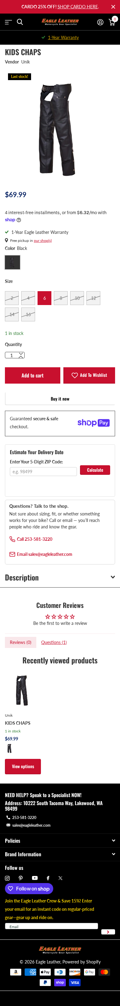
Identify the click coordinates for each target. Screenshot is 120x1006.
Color (16, 248)
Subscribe (108, 932)
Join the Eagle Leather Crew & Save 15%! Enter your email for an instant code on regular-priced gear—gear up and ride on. (49, 909)
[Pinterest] (21, 878)
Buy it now (60, 398)
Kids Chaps (17, 723)
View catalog (8, 22)
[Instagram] (7, 878)
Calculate (95, 469)
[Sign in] (100, 22)
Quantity (13, 344)
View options (23, 766)
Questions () (54, 642)
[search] (20, 22)
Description (22, 577)
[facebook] (48, 878)
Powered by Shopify (81, 961)
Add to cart (32, 375)
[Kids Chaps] (23, 689)
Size (9, 281)
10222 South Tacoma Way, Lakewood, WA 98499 (54, 805)
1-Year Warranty (63, 37)
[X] (60, 878)
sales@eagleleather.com (31, 825)
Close (113, 7)
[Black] (9, 748)
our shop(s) (43, 240)
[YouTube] (35, 878)
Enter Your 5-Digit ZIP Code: (36, 461)
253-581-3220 (24, 817)
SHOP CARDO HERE (78, 6)
